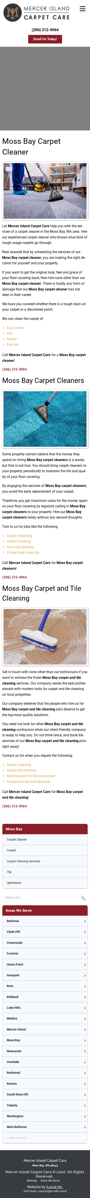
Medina (12, 1018)
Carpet (11, 850)
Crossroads (14, 942)
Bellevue (13, 921)
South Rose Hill (17, 1094)
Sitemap (32, 1180)
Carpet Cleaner (17, 839)
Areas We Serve (50, 1180)
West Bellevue (17, 1127)
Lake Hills (14, 1007)
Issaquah (13, 975)
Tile (9, 872)
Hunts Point (15, 964)
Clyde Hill (13, 931)
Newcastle (14, 1051)
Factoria (12, 953)
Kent (10, 986)
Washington (15, 1116)
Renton (12, 1083)
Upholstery (14, 883)
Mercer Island (16, 1029)
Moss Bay (13, 1040)
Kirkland (12, 997)
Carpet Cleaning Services (23, 861)
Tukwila (12, 1105)
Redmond (13, 1072)
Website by (45, 1187)
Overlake (13, 1062)
